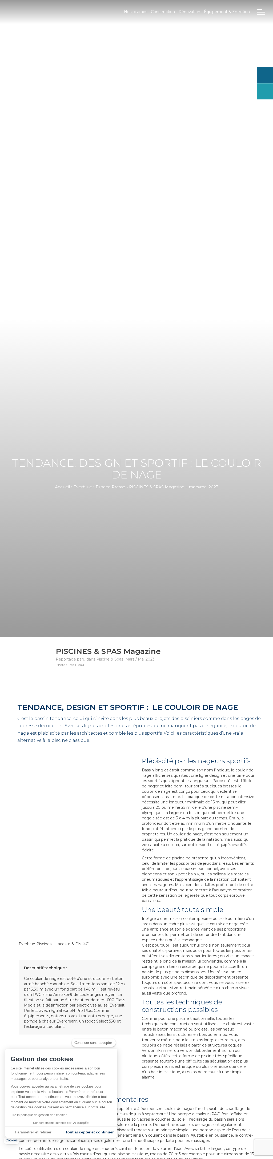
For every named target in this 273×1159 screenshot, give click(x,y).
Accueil (62, 486)
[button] (11, 1140)
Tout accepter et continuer (89, 1132)
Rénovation (189, 11)
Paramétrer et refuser (33, 1132)
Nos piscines (135, 11)
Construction (163, 11)
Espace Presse (110, 486)
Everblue (83, 486)
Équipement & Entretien (227, 11)
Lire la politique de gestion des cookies (39, 1115)
